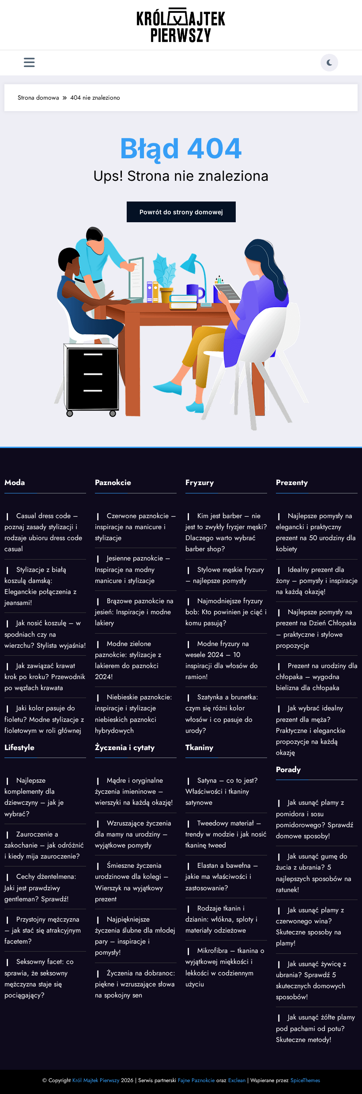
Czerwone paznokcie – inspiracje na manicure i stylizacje (135, 527)
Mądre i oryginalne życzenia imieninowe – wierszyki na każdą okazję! (134, 791)
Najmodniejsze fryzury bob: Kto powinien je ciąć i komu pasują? (226, 612)
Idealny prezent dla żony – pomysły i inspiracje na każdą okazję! (317, 580)
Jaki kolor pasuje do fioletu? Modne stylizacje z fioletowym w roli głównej (44, 719)
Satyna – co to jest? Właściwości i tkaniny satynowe (221, 791)
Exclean (236, 1080)
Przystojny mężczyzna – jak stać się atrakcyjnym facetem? (42, 930)
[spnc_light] (329, 62)
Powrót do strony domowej (181, 212)
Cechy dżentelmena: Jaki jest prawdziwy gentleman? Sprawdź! (40, 887)
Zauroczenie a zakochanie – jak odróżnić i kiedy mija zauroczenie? (44, 845)
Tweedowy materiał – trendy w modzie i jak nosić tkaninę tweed (226, 834)
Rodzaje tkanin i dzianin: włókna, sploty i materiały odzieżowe (221, 919)
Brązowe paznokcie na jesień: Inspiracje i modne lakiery (134, 612)
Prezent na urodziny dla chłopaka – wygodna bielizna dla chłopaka (317, 677)
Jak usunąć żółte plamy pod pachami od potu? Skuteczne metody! (315, 1028)
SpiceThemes (305, 1080)
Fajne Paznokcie (196, 1080)
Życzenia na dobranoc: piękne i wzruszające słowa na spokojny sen (135, 984)
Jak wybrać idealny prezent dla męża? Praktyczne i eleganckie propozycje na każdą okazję (310, 730)
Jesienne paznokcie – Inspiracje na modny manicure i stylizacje (132, 569)
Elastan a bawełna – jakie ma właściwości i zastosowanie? (221, 876)
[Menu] (29, 62)
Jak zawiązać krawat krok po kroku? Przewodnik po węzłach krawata (44, 677)
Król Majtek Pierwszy (95, 1080)
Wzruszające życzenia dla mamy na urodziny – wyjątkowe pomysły (133, 834)
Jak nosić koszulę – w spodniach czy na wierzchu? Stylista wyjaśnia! (45, 634)
